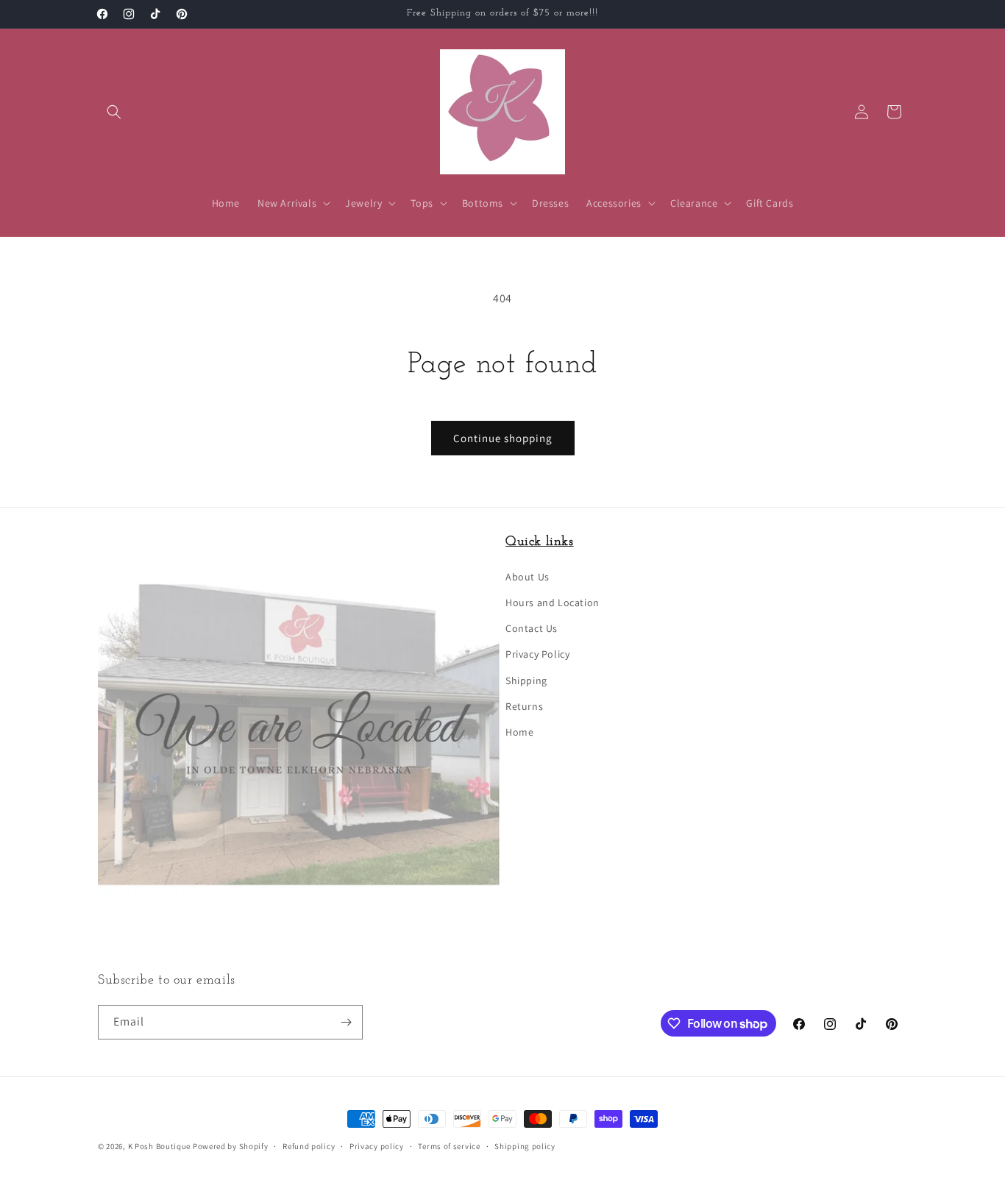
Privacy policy (376, 1146)
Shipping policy (524, 1146)
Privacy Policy (537, 654)
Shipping (526, 680)
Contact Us (531, 628)
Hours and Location (552, 602)
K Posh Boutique (159, 1146)
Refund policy (309, 1146)
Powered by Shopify (231, 1146)
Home (519, 732)
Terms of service (449, 1146)
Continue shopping (503, 438)
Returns (524, 706)
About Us (527, 576)
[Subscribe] (346, 1022)
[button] (114, 112)
